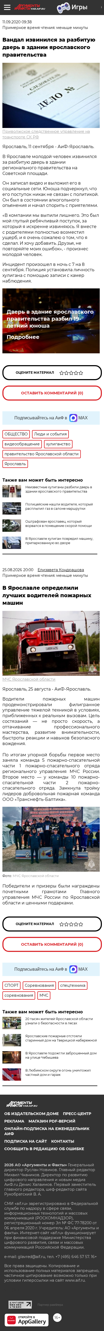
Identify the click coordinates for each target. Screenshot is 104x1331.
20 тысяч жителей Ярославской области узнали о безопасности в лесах (59, 1021)
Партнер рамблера (50, 1304)
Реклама (14, 1121)
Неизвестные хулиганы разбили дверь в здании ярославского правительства (58, 489)
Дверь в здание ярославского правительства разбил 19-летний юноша (50, 319)
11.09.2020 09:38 (17, 22)
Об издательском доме (31, 1113)
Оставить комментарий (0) (52, 393)
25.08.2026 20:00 (17, 569)
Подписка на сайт (25, 1141)
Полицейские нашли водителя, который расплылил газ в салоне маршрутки (59, 506)
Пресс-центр (77, 1113)
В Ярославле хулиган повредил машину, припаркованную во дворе (59, 541)
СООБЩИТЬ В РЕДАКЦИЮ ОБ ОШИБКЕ (44, 1148)
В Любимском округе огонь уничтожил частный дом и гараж (58, 1072)
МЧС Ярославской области (28, 679)
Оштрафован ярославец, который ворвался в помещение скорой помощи (58, 523)
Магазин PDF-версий (52, 1121)
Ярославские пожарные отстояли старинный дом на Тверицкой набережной (61, 1038)
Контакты (62, 1141)
